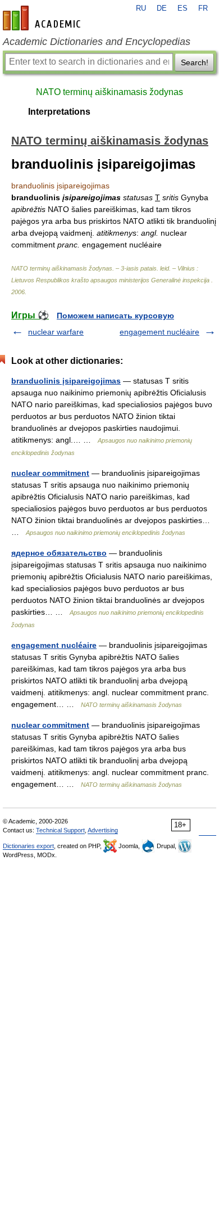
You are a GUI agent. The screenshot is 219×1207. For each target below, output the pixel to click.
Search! (194, 62)
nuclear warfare (56, 331)
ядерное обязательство (59, 552)
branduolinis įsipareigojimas (66, 380)
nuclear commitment (50, 473)
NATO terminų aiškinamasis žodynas (109, 92)
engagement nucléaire (159, 331)
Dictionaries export (28, 846)
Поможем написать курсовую (115, 315)
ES (182, 8)
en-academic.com (43, 18)
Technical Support (60, 830)
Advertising (103, 830)
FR (203, 8)
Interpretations (59, 111)
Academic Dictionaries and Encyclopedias (96, 41)
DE (162, 8)
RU (141, 8)
